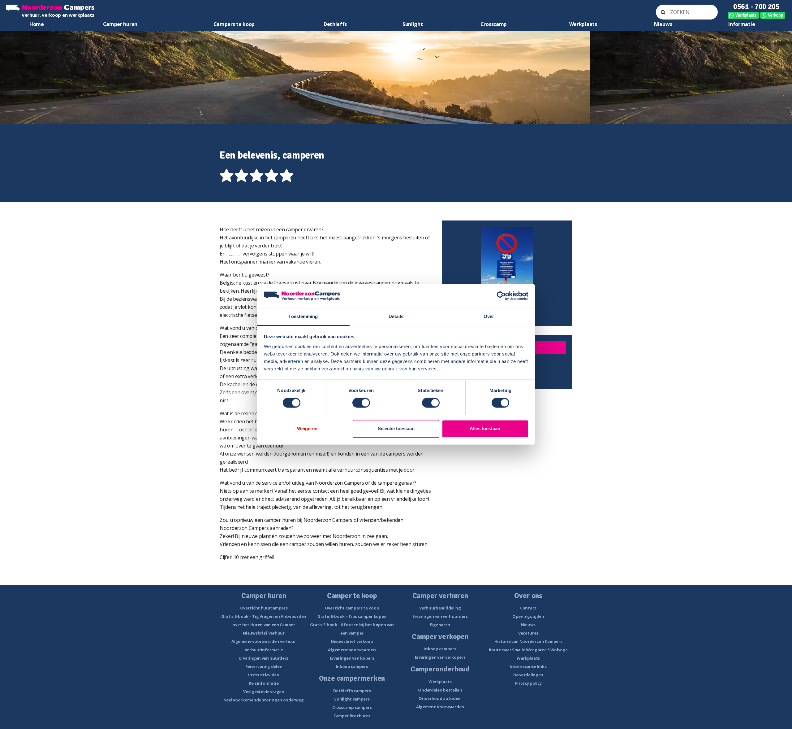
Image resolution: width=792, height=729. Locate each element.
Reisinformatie (264, 683)
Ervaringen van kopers (352, 658)
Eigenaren (440, 624)
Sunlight (412, 24)
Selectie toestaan (396, 428)
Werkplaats (746, 15)
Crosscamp (493, 24)
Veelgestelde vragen (263, 691)
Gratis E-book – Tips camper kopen (351, 616)
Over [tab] (489, 316)
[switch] (361, 403)
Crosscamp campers (352, 707)
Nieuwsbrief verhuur (263, 633)
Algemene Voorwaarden (440, 706)
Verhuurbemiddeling (440, 608)
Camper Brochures (352, 715)
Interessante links (528, 666)
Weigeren (307, 428)
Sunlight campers (351, 699)
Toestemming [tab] (303, 316)
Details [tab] (396, 316)
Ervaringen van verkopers (440, 657)
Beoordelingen (528, 675)
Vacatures (528, 633)
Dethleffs (335, 24)
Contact (528, 608)
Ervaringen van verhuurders (440, 616)
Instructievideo (263, 675)
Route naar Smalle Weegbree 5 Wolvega (528, 650)
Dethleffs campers (352, 690)
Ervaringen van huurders (263, 658)
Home (36, 24)
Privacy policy (528, 683)
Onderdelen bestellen (440, 690)
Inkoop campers (352, 666)
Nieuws (663, 24)
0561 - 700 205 (756, 6)
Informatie (741, 24)
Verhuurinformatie (264, 650)
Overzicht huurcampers (264, 608)
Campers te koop (234, 24)
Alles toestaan (485, 428)
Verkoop (775, 15)
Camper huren (120, 24)
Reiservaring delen (263, 666)
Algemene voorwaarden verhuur (263, 641)
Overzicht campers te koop (352, 608)
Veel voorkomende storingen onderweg (264, 700)
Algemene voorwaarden (352, 650)
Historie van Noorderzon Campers (528, 641)
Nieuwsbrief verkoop (352, 641)
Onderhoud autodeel (440, 698)
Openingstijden (528, 616)
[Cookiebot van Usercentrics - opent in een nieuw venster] (501, 296)
